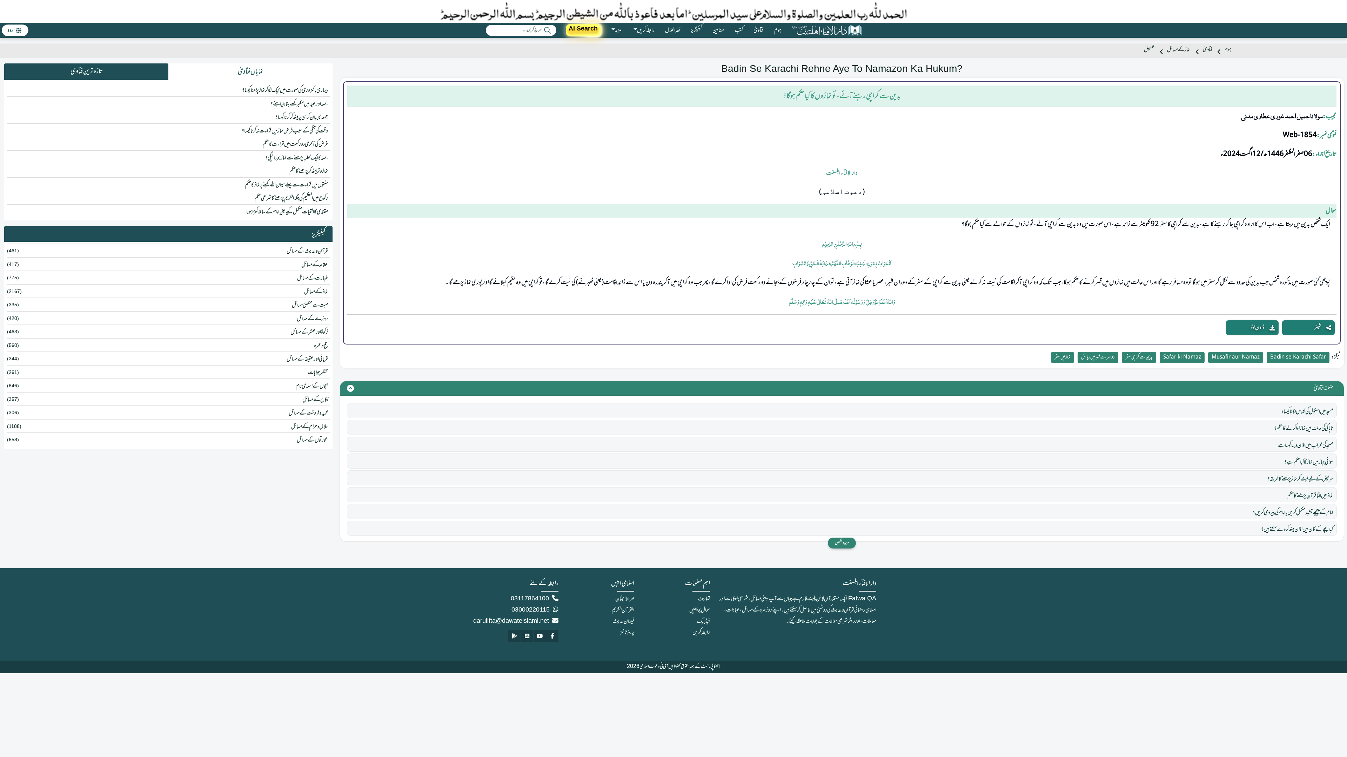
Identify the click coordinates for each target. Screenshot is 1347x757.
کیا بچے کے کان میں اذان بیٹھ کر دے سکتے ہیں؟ (1297, 529)
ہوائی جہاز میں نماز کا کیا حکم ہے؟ (1308, 462)
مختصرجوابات (318, 373)
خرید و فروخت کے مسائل (308, 413)
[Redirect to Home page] (826, 30)
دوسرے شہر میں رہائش (1098, 357)
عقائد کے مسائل (314, 265)
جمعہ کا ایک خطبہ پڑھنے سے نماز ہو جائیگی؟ (296, 158)
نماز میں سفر (1062, 357)
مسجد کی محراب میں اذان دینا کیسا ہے (1305, 445)
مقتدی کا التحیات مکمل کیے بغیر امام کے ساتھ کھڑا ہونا (287, 212)
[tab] (250, 72)
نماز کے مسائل (1178, 50)
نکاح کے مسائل (315, 400)
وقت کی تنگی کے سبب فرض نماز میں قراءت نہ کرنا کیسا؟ (285, 131)
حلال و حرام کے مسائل (309, 427)
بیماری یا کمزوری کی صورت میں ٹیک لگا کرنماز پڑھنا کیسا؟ (285, 90)
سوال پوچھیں (699, 610)
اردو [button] (10, 30)
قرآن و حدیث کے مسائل (307, 251)
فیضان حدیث (623, 621)
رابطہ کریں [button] (646, 30)
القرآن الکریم (623, 610)
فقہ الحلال (672, 30)
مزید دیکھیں (842, 543)
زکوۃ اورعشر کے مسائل (309, 332)
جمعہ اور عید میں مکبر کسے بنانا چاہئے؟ (299, 104)
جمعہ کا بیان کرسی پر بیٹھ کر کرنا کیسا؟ (301, 117)
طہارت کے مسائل (312, 278)
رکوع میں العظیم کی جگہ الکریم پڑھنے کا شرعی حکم (291, 198)
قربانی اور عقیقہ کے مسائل (307, 359)
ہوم (777, 30)
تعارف (704, 599)
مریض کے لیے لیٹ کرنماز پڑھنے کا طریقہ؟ (1300, 479)
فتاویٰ (758, 30)
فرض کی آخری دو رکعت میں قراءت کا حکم (295, 144)
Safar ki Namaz (1182, 357)
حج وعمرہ (321, 346)
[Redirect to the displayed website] (552, 636)
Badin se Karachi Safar (1298, 357)
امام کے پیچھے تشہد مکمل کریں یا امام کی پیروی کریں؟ (1293, 512)
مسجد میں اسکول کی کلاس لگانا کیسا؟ (1307, 412)
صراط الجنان (624, 599)
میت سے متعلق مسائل (310, 305)
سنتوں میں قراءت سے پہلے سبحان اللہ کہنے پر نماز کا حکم (286, 185)
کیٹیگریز (696, 30)
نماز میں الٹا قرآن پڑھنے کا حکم (1310, 496)
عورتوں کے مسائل (312, 440)
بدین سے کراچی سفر (1139, 357)
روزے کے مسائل (312, 319)
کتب (739, 30)
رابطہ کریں (701, 632)
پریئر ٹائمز (627, 632)
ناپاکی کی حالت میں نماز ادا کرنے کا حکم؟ (1303, 428)
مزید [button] (618, 30)
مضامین (718, 30)
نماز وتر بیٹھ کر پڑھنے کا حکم (308, 171)
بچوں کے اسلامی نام (312, 386)
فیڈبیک (703, 621)
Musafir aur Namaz (1236, 357)
